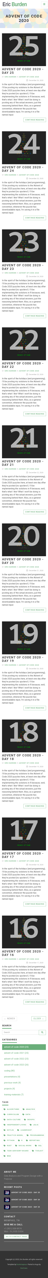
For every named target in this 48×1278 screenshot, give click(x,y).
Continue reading (34, 120)
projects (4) (9, 1088)
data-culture (13, 1120)
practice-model (14, 1135)
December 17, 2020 (36, 963)
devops (31, 1120)
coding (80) (9, 1070)
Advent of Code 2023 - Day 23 (25, 1207)
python (10, 1140)
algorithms (12, 1109)
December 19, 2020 (36, 767)
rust (9, 1146)
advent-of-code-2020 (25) (16, 1047)
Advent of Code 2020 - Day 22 (23, 365)
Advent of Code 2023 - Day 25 (25, 1192)
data (28, 1114)
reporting (34, 1140)
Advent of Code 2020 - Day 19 (23, 659)
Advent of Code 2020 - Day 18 (23, 757)
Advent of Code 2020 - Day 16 (23, 953)
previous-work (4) (12, 1082)
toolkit (39, 1151)
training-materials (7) (13, 1094)
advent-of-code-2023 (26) (16, 1064)
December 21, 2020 (36, 570)
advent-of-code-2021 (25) (16, 1053)
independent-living (16, 1125)
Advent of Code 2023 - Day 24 (25, 1200)
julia (35, 1125)
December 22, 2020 (36, 473)
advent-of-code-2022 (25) (16, 1058)
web (8, 1156)
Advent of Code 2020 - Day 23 (23, 267)
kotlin (10, 1130)
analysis (30, 1109)
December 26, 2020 (36, 80)
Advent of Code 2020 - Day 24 (23, 169)
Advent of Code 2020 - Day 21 (23, 463)
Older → (38, 1018)
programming (36, 1135)
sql (40, 1146)
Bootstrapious (22, 1264)
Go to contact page (16, 1237)
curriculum (12, 1114)
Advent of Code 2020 (29, 77)
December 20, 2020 (36, 669)
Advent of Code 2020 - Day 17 (23, 855)
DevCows (23, 1268)
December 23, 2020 (36, 374)
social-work (25, 1146)
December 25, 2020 (36, 178)
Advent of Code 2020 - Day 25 (23, 70)
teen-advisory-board (17, 1151)
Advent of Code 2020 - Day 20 (23, 561)
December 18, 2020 (36, 865)
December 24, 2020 (36, 276)
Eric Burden (10, 77)
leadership (26, 1130)
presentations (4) (12, 1076)
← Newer (9, 1018)
